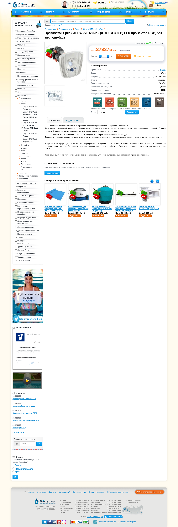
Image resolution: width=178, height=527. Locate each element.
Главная (31, 492)
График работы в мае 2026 (24, 406)
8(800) (80, 6)
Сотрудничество (103, 12)
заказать (124, 56)
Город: (94, 112)
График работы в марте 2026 (25, 413)
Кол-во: (94, 56)
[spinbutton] (104, 56)
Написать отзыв (52, 173)
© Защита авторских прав (117, 492)
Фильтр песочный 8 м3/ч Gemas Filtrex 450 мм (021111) (102, 209)
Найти (129, 21)
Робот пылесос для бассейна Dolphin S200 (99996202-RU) (78, 209)
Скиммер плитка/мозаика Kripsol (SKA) (149, 208)
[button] (108, 56)
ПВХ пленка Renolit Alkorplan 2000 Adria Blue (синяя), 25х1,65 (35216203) (53, 210)
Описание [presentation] (55, 120)
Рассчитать (132, 112)
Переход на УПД (19, 428)
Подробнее (50, 216)
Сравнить (159, 43)
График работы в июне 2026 (24, 399)
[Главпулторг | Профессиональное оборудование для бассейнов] (24, 4)
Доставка (50, 12)
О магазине (26, 12)
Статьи (129, 12)
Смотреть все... (19, 432)
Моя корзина (160, 3)
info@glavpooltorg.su (95, 517)
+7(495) (80, 2)
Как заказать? (74, 12)
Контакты (149, 12)
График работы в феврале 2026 (26, 420)
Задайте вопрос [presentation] (73, 120)
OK (39, 444)
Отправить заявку (114, 517)
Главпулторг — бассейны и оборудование (45, 501)
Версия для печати (157, 25)
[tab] (54, 120)
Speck (162, 70)
